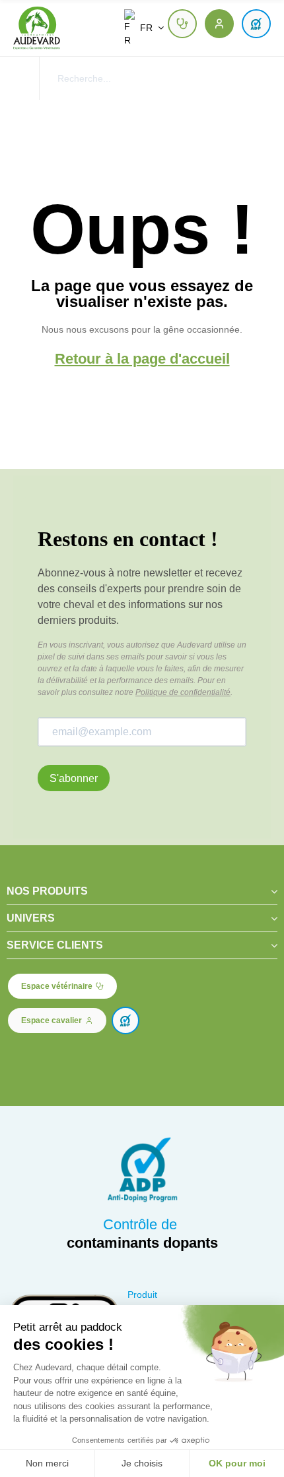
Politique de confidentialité (183, 692)
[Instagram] (45, 1057)
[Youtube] (67, 1057)
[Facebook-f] (22, 1057)
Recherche (255, 78)
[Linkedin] (89, 1057)
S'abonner (74, 778)
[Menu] (19, 78)
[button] (182, 23)
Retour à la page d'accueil (142, 358)
